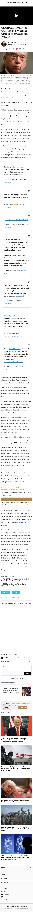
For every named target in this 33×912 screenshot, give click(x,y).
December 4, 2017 (9, 303)
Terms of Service (13, 504)
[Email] (20, 48)
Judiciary (25, 417)
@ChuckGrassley (14, 349)
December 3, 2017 (9, 182)
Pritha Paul (13, 42)
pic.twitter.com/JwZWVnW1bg (16, 220)
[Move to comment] (23, 48)
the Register (23, 522)
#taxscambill (19, 296)
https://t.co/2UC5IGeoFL (13, 362)
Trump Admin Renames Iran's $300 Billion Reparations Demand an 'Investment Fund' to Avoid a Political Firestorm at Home (15, 739)
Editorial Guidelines (24, 603)
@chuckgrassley (10, 316)
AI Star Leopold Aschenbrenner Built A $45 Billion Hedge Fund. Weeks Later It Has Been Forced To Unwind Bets (15, 857)
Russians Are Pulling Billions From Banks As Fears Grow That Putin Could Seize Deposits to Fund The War (15, 768)
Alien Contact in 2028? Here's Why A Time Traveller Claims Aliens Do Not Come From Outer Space (16, 828)
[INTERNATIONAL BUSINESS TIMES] (16, 2)
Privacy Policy (24, 504)
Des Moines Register (16, 122)
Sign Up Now (22, 707)
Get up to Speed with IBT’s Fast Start (21, 703)
